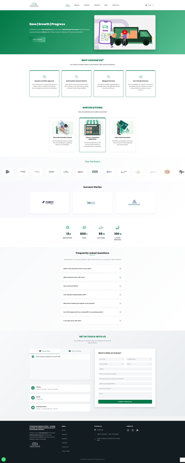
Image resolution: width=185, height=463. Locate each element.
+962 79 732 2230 (41, 389)
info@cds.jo (39, 399)
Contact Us (115, 5)
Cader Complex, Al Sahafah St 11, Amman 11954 (48, 356)
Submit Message (125, 401)
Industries (97, 5)
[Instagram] (132, 430)
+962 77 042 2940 (53, 389)
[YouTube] (137, 430)
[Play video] (124, 32)
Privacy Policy (66, 451)
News (106, 5)
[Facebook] (128, 430)
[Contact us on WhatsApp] (3, 459)
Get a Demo (37, 39)
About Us (76, 5)
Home (67, 5)
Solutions (87, 5)
